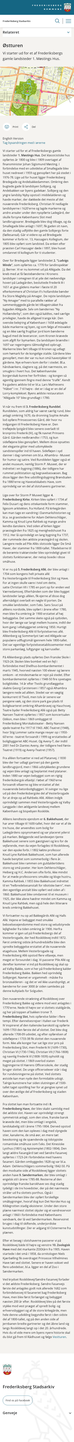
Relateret (11, 32)
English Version (13, 138)
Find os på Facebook (18, 1400)
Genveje (10, 1413)
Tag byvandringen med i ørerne (24, 143)
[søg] (57, 21)
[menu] (68, 21)
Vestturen (59, 1337)
